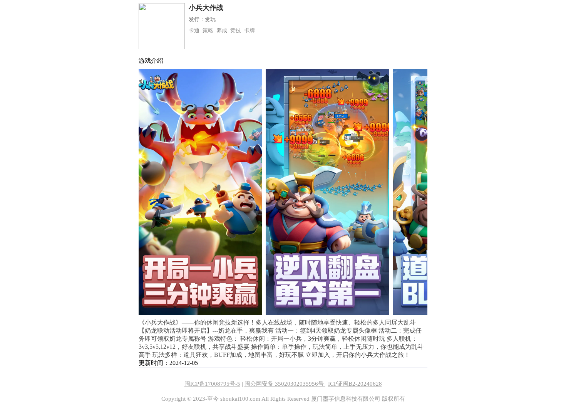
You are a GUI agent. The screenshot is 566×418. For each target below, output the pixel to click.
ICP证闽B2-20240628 (355, 384)
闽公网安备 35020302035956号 (284, 384)
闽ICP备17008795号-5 (212, 384)
